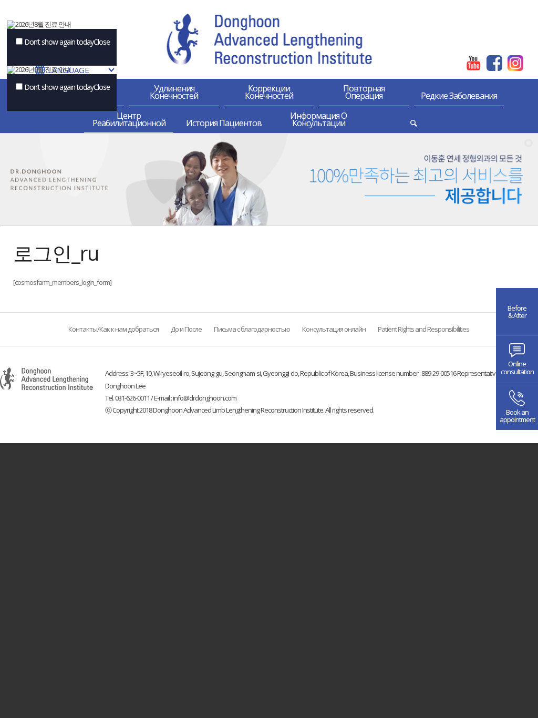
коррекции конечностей (269, 92)
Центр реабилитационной (128, 119)
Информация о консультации (318, 119)
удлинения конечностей (174, 92)
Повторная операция (364, 92)
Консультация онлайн (334, 329)
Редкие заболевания (459, 95)
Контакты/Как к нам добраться (113, 329)
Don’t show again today (59, 42)
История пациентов (224, 123)
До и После (186, 329)
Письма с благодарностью (252, 329)
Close (102, 42)
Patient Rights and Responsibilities (423, 329)
